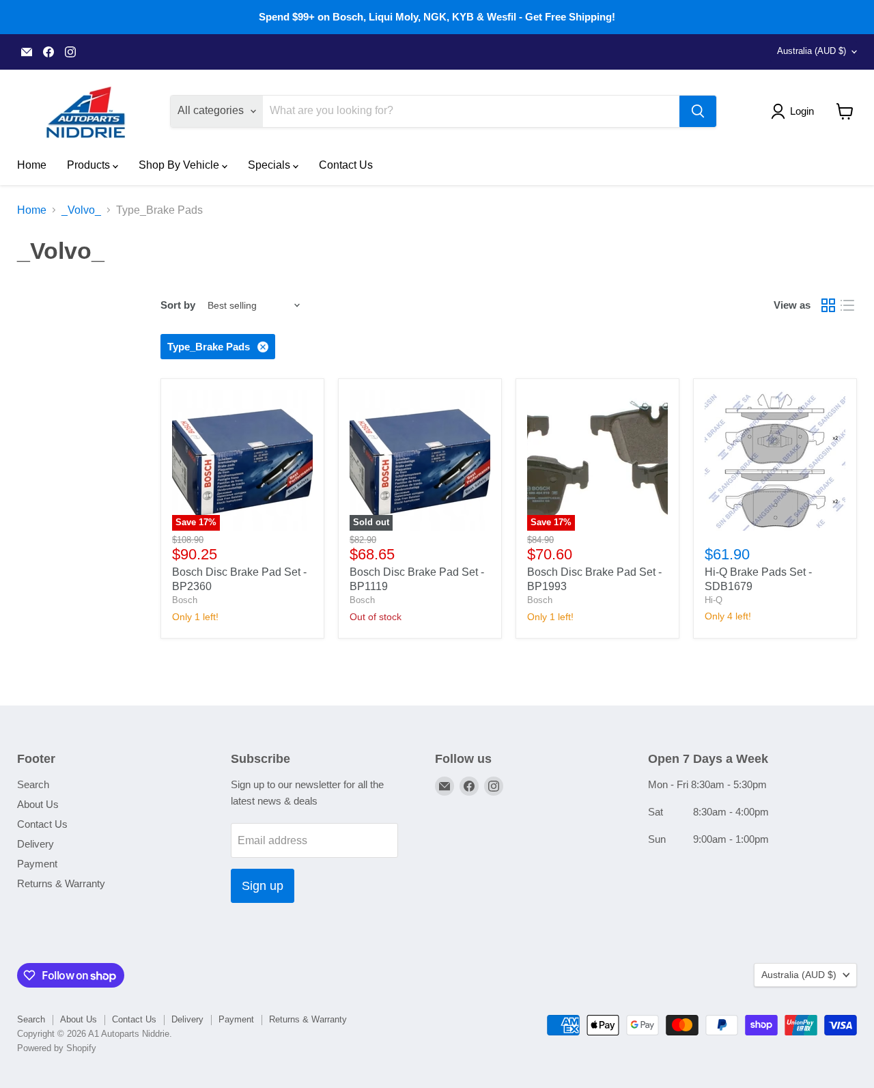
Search (33, 784)
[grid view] (828, 305)
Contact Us (346, 165)
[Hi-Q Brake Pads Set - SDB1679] (775, 460)
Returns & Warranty (61, 883)
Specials (270, 165)
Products (90, 165)
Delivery (35, 844)
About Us (38, 804)
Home (31, 165)
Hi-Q (713, 600)
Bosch (184, 600)
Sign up (262, 886)
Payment (37, 863)
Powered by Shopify (56, 1048)
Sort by (177, 305)
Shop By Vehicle (180, 165)
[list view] (847, 305)
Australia (811, 51)
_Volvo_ (81, 210)
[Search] (697, 111)
